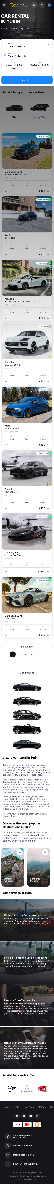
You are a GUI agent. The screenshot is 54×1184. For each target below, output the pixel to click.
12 (41, 654)
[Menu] (4, 5)
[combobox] (49, 5)
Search (24, 80)
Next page (27, 646)
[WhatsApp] (34, 5)
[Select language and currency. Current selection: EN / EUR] (49, 5)
